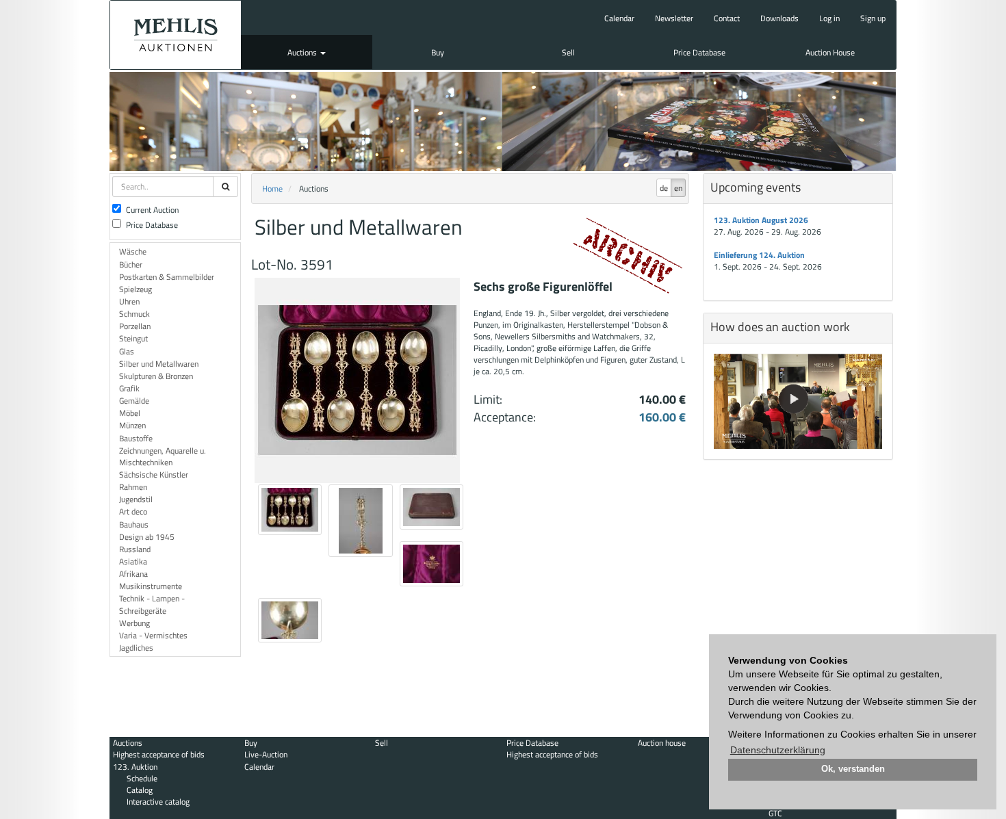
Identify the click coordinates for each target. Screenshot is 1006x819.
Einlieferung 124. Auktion (759, 254)
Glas (126, 351)
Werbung (134, 622)
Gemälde (134, 400)
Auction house (662, 742)
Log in (829, 18)
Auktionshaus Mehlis (175, 35)
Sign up (873, 18)
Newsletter (674, 18)
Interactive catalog (158, 801)
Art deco (133, 511)
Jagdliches (136, 647)
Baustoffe (136, 438)
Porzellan (135, 326)
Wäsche (132, 251)
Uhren (129, 301)
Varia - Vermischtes (153, 635)
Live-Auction (265, 754)
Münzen (132, 425)
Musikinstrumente (150, 586)
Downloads (779, 18)
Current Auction (152, 210)
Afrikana (133, 573)
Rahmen (133, 486)
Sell (568, 52)
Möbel (129, 412)
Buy (437, 52)
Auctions (303, 52)
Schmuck (134, 313)
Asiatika (133, 561)
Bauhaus (134, 524)
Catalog (140, 789)
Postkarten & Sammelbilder (166, 276)
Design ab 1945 (147, 536)
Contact (727, 18)
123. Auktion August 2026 (761, 219)
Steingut (133, 338)
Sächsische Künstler (153, 474)
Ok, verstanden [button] (853, 769)
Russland (135, 549)
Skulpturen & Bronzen (156, 375)
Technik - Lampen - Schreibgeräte (152, 604)
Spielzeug (135, 289)
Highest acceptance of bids (159, 754)
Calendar (619, 18)
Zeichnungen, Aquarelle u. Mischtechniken (162, 456)
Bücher (130, 264)
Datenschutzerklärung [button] (777, 749)
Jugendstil (136, 499)
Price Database (699, 52)
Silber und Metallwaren (158, 363)
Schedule (142, 778)
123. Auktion (135, 766)
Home (272, 188)
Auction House (830, 52)
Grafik (129, 388)
